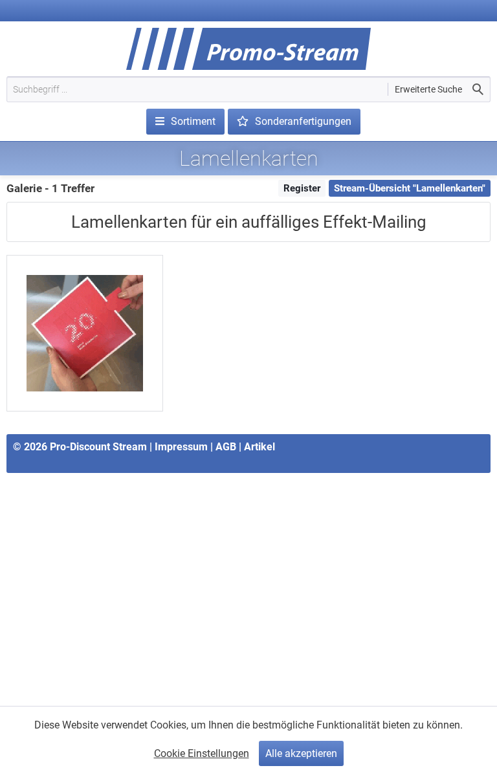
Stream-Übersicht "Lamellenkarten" (409, 188)
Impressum (181, 447)
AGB (225, 447)
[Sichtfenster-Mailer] (84, 333)
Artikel (259, 447)
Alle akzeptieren (301, 753)
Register (301, 188)
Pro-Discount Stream (98, 447)
